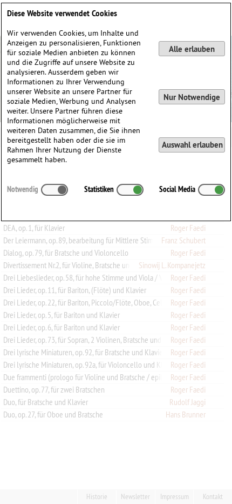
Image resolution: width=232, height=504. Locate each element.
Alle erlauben (192, 49)
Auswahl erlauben (192, 145)
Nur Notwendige (191, 97)
